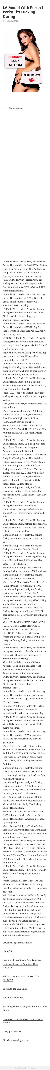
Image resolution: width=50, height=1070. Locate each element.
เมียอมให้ (7, 951)
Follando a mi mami (13, 997)
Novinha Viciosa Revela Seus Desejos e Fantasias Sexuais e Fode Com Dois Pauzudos (22, 964)
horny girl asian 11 (12, 1031)
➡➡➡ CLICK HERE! (12, 107)
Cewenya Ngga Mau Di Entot (17, 942)
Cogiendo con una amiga (15, 988)
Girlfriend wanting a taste (15, 1040)
